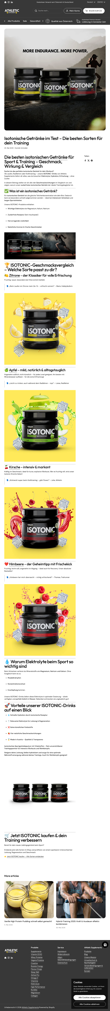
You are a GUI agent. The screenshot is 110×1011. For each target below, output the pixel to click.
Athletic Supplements (30, 1007)
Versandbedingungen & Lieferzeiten (93, 967)
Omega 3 (34, 978)
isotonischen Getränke (46, 157)
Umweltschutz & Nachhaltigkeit (90, 961)
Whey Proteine (36, 957)
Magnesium (35, 993)
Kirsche (14, 467)
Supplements (36, 951)
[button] (94, 10)
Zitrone (14, 275)
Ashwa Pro (35, 975)
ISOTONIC (20, 265)
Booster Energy (37, 966)
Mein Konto (75, 10)
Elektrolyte (35, 984)
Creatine (34, 963)
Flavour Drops (36, 969)
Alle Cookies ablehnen (90, 1004)
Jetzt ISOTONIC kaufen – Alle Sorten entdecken (25, 856)
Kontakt (87, 971)
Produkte (87, 951)
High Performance (38, 987)
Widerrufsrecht (64, 954)
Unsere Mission (90, 957)
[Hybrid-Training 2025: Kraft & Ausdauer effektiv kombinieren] (81, 899)
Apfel (13, 370)
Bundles (34, 990)
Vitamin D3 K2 (36, 954)
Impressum (62, 951)
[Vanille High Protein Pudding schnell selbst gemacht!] (29, 899)
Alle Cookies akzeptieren (90, 997)
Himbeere (16, 564)
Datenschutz (62, 963)
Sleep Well (35, 972)
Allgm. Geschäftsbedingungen (67, 958)
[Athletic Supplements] (12, 10)
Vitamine (34, 981)
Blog (86, 954)
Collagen (34, 996)
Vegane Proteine (37, 960)
